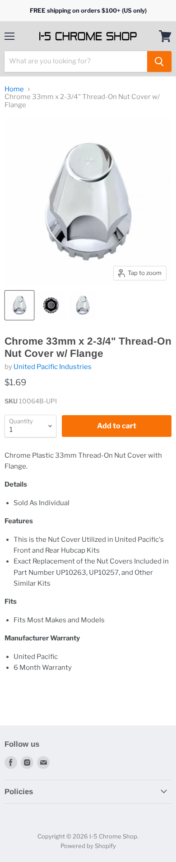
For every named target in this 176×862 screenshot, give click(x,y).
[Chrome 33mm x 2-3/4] (19, 305)
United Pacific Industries (53, 367)
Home (14, 89)
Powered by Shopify (88, 845)
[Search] (159, 61)
